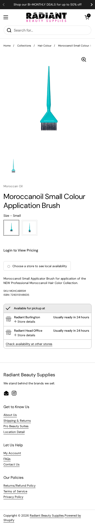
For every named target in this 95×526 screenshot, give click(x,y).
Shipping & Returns (17, 421)
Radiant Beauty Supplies (47, 515)
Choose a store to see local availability (39, 266)
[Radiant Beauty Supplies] (46, 17)
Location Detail (14, 432)
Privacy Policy (13, 497)
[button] (87, 17)
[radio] (11, 228)
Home (7, 45)
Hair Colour (44, 45)
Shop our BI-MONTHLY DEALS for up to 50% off (48, 4)
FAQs (7, 459)
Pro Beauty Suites (16, 426)
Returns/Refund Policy (19, 486)
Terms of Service (15, 491)
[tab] (24, 321)
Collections (24, 45)
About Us (10, 415)
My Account (12, 453)
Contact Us (11, 464)
